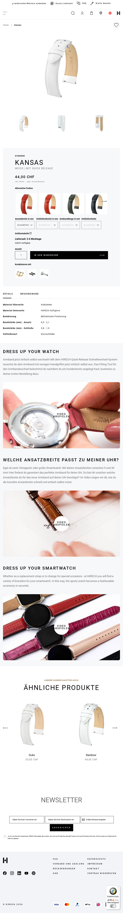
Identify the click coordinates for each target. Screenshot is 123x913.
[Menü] (118, 887)
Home (6, 25)
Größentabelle (22, 233)
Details (8, 294)
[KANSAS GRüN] (73, 203)
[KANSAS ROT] (26, 203)
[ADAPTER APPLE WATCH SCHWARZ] (32, 274)
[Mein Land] (110, 13)
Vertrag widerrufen (102, 873)
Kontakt (93, 869)
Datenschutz (112, 836)
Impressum (95, 864)
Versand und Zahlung (68, 864)
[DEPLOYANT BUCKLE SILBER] (44, 274)
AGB (55, 873)
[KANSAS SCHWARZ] (96, 203)
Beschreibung (29, 294)
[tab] (8, 293)
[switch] (113, 906)
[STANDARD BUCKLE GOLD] (20, 274)
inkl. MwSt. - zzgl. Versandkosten (30, 182)
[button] (24, 123)
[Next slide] (104, 201)
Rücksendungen (64, 869)
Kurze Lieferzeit (64, 3)
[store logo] (118, 13)
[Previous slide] (8, 728)
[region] (61, 3)
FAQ (84, 3)
